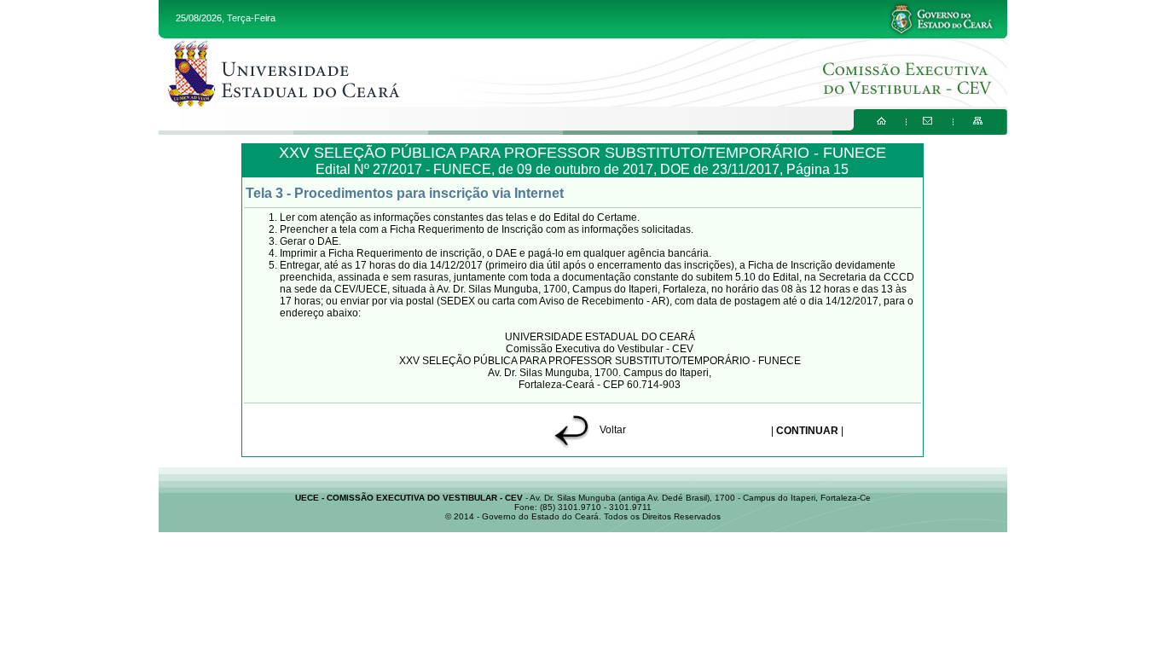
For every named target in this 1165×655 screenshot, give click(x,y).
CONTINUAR (807, 431)
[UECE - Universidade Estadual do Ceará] (583, 72)
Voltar (611, 430)
